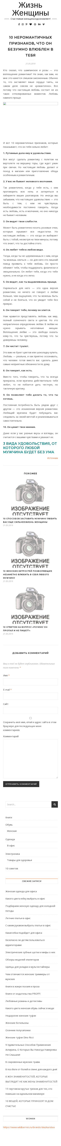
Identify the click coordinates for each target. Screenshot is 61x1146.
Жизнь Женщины (30, 9)
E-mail (7, 689)
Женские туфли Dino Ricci (19, 1037)
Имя (6, 675)
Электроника (12, 853)
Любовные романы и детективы (23, 1001)
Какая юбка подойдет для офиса (23, 932)
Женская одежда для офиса (21, 891)
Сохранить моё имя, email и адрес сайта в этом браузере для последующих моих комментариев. (29, 726)
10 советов (11, 868)
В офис (11, 845)
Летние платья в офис (17, 918)
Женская (12, 830)
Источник (52, 458)
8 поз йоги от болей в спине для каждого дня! (31, 1069)
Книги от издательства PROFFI (23, 993)
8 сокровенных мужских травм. (22, 1061)
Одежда (10, 839)
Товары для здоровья (19, 860)
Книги (8, 817)
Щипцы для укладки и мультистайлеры (27, 966)
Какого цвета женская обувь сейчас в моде (29, 1008)
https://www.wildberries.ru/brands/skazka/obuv (29, 1127)
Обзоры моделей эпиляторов (22, 959)
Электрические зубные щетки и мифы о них (30, 952)
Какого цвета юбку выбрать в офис (25, 898)
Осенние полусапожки (17, 1030)
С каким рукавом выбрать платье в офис (28, 925)
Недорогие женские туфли (20, 1015)
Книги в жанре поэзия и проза (22, 986)
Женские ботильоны (17, 1022)
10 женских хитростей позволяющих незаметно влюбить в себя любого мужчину (27, 574)
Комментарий (11, 736)
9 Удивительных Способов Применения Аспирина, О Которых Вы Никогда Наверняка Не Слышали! (31, 1049)
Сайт (5, 703)
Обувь (9, 824)
